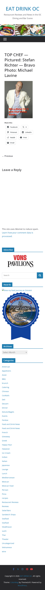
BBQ (4, 379)
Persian (5, 490)
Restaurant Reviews (10, 502)
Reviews (5, 506)
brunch (5, 383)
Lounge (5, 469)
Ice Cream (6, 453)
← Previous (7, 156)
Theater (5, 539)
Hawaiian (6, 449)
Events (5, 416)
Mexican (5, 482)
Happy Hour (7, 445)
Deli (3, 399)
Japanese (6, 465)
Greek (4, 440)
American (6, 367)
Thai (4, 535)
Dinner (5, 408)
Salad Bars (6, 510)
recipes (5, 498)
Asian (4, 375)
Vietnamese (7, 547)
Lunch (4, 473)
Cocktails (5, 395)
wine (4, 551)
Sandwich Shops (9, 514)
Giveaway (6, 436)
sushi (4, 531)
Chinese (5, 391)
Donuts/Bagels (8, 412)
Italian (4, 461)
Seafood (5, 518)
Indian (4, 457)
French (5, 432)
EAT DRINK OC (22, 8)
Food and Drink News (11, 424)
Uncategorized (8, 543)
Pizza (4, 494)
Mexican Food (8, 486)
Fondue (5, 420)
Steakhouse (7, 527)
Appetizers (6, 371)
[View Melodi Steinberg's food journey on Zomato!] (17, 290)
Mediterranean (8, 477)
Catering (5, 387)
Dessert (5, 403)
